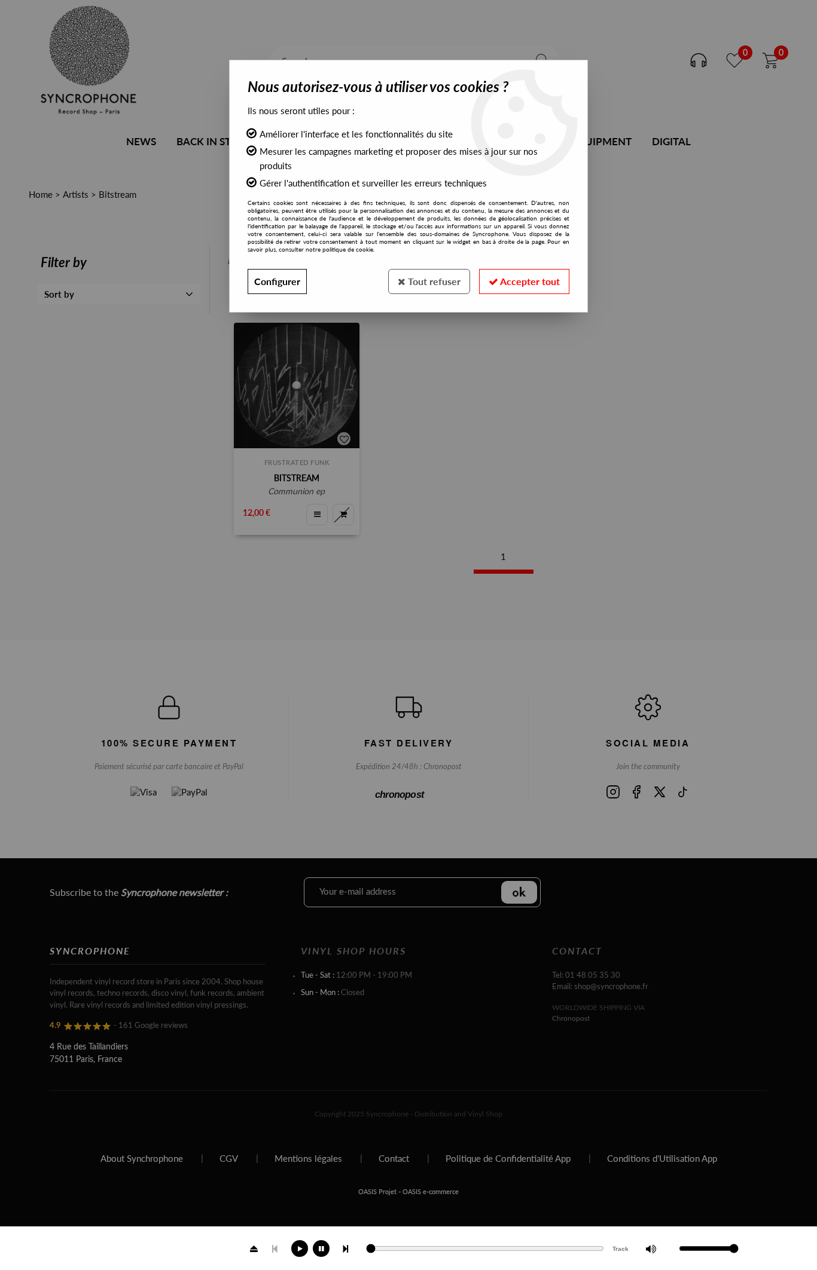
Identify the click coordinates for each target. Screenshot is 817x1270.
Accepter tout (529, 281)
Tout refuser (433, 281)
